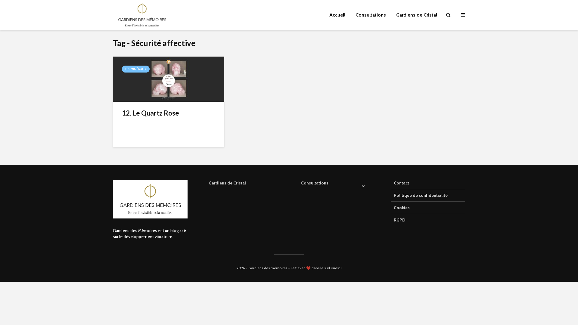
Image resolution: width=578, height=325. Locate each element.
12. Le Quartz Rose (150, 113)
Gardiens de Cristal (416, 15)
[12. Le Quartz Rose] (168, 79)
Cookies (402, 207)
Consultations (371, 15)
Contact (401, 183)
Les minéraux (135, 69)
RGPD (399, 220)
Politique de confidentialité (421, 195)
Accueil (337, 15)
